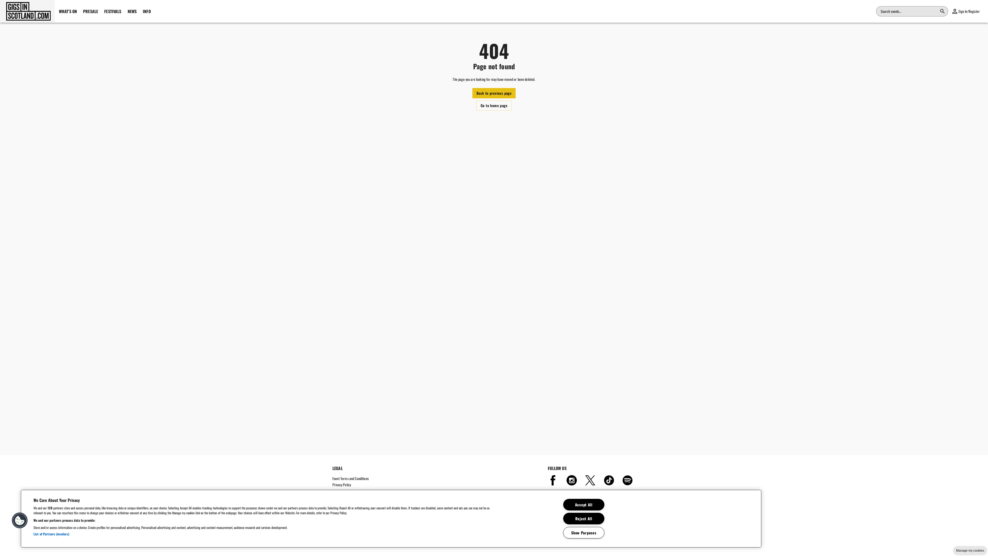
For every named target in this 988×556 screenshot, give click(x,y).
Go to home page (494, 105)
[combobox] (909, 11)
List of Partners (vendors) (51, 533)
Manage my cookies (970, 550)
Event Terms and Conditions (350, 478)
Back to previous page (494, 93)
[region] (391, 519)
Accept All (584, 504)
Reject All (583, 518)
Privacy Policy (341, 484)
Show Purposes (583, 532)
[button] (27, 11)
